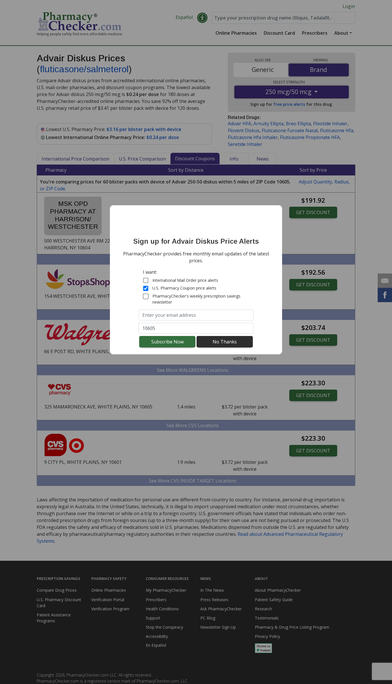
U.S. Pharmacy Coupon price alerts (184, 288)
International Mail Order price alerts (185, 280)
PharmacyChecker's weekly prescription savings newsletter (196, 299)
